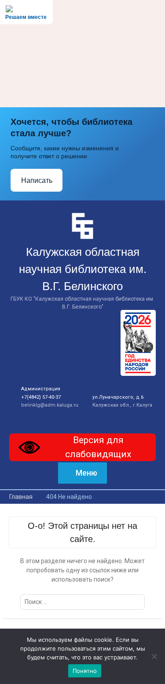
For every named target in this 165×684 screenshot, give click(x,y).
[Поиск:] (82, 601)
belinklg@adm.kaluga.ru (49, 405)
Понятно (85, 670)
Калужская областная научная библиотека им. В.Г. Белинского (83, 269)
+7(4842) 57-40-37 (41, 397)
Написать (36, 180)
